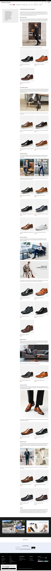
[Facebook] (38, 557)
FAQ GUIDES (11, 562)
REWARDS (40, 4)
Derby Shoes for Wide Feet (8, 15)
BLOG (2, 561)
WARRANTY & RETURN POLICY (12, 561)
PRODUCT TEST (3, 560)
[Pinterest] (44, 557)
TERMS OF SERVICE (3, 559)
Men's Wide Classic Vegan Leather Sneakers (40, 232)
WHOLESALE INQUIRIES (32, 560)
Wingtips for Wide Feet (8, 16)
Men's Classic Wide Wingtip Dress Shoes (25, 380)
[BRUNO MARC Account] (45, 2)
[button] (47, 0)
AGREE (9, 568)
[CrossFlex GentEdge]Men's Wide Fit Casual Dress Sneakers (27, 232)
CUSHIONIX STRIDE (18, 4)
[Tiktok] (42, 557)
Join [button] (33, 547)
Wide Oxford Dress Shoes (8, 11)
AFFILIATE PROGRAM (4, 562)
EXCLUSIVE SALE (36, 4)
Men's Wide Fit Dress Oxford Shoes (39, 297)
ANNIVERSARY (11, 4)
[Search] (42, 2)
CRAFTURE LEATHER (24, 4)
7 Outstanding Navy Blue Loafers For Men (34, 532)
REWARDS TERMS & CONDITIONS (22, 559)
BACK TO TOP (25, 539)
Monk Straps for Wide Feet (8, 17)
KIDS (31, 4)
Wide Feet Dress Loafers (8, 18)
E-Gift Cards (20, 560)
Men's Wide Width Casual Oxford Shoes (25, 195)
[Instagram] (40, 557)
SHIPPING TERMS (11, 560)
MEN (29, 4)
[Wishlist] (46, 2)
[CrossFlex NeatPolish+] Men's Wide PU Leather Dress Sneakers (27, 130)
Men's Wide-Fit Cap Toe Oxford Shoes (25, 64)
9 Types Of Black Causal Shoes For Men (9, 532)
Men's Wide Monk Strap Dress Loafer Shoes (25, 484)
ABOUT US (11, 559)
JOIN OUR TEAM (31, 559)
